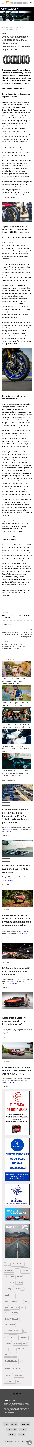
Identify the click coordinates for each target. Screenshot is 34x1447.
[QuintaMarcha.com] (17, 2)
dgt (23, 1288)
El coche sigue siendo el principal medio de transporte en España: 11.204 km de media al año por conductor (16, 816)
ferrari (21, 1302)
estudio (9, 1295)
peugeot (12, 1349)
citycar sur (9, 1282)
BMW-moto (9, 1277)
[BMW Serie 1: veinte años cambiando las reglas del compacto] (17, 848)
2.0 (9, 1264)
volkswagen (10, 1381)
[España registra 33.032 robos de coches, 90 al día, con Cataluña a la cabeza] (16, 736)
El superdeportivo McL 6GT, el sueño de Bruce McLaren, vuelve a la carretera (17, 1070)
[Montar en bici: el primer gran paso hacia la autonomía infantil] (16, 693)
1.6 (5, 1264)
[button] (17, 59)
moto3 (5, 1337)
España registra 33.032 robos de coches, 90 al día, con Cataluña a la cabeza (15, 748)
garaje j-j (23, 1307)
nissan (25, 1343)
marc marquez (10, 1325)
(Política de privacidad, (23, 1403)
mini (25, 1331)
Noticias (16, 24)
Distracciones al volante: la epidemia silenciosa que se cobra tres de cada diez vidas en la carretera (16, 773)
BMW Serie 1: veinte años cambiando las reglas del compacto (16, 868)
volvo (18, 1381)
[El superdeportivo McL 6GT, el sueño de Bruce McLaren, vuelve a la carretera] (17, 1050)
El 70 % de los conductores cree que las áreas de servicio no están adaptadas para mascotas (16, 681)
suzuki (7, 1369)
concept (19, 1282)
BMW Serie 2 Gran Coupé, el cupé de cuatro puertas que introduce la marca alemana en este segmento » (17, 634)
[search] (31, 3)
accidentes (5, 615)
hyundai (14, 1312)
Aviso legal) (6, 1404)
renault (7, 1354)
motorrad (23, 1337)
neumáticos (28, 615)
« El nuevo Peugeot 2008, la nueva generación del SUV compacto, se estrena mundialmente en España (16, 646)
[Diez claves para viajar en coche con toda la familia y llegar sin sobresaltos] (16, 715)
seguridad (7, 617)
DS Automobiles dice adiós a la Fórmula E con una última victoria (16, 971)
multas (20, 615)
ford (6, 1307)
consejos (9, 1288)
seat (14, 1354)
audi (17, 1271)
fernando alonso (11, 1302)
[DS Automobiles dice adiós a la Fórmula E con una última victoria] (17, 951)
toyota (17, 1368)
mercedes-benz (13, 1330)
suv (21, 1361)
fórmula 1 (15, 1307)
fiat (26, 1302)
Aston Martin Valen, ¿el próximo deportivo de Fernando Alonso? (14, 1021)
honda (7, 1313)
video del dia (18, 1375)
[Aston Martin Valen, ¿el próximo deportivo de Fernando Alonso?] (17, 1000)
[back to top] (29, 1442)
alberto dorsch (9, 1270)
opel (6, 1349)
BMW (25, 1270)
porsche (21, 1349)
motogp (13, 1337)
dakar (18, 1288)
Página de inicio (7, 24)
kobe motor (11, 1318)
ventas (8, 1375)
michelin (13, 615)
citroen (19, 1277)
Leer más (8, 831)
